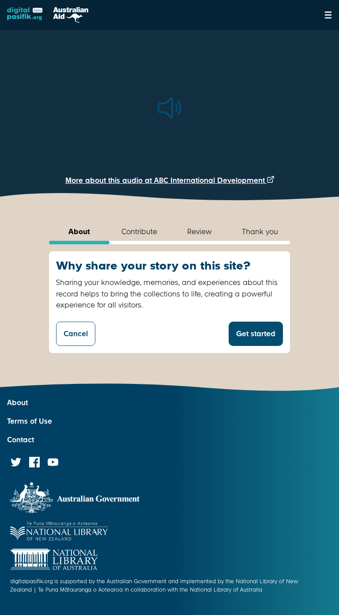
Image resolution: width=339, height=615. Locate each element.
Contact (20, 439)
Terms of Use (29, 421)
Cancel (76, 333)
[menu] (328, 15)
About (17, 402)
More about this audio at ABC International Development (166, 180)
